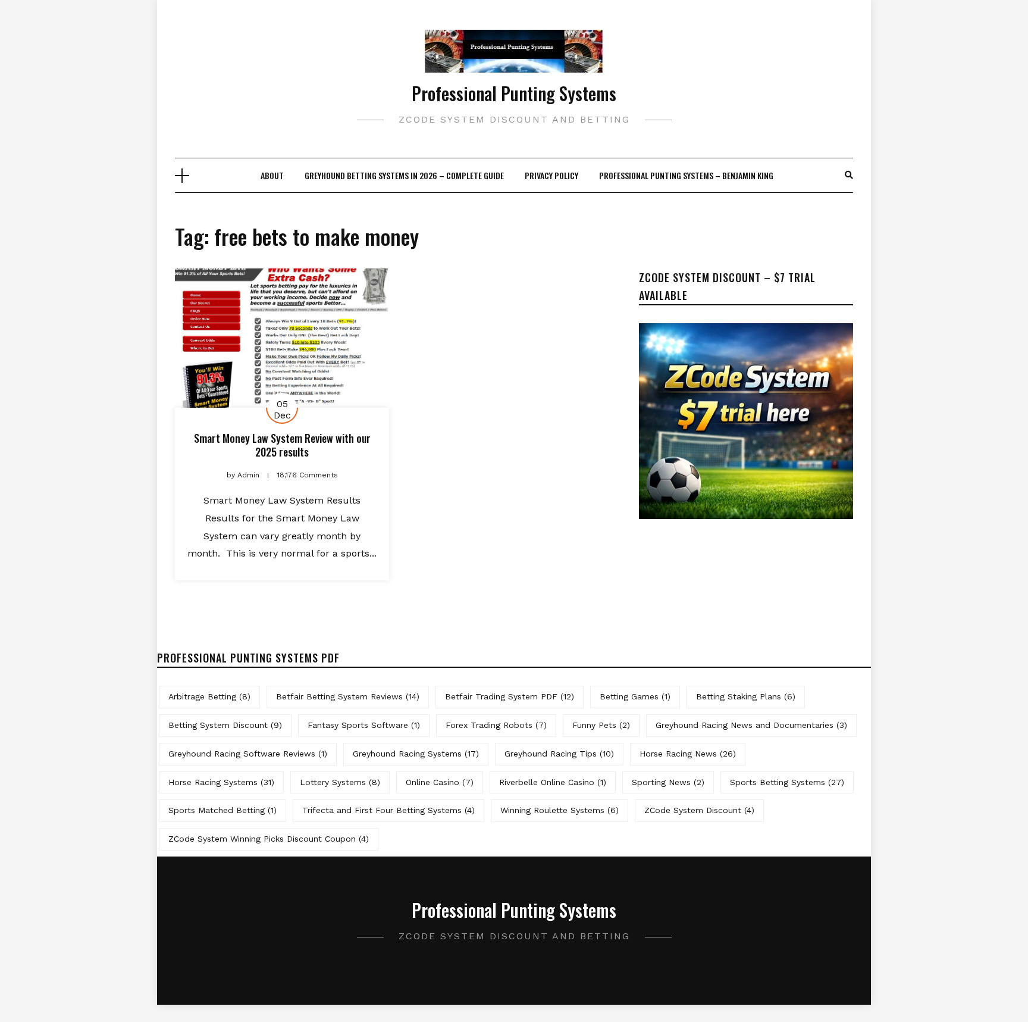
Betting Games (635, 696)
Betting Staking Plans (745, 696)
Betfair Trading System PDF (509, 696)
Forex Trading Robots (496, 725)
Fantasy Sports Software (364, 725)
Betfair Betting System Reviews (347, 696)
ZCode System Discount (699, 810)
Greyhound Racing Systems (416, 753)
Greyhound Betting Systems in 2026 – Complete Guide (404, 175)
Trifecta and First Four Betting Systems (388, 810)
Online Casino (440, 782)
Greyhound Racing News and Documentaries (751, 725)
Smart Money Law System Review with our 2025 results (282, 445)
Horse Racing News (688, 753)
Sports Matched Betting (222, 810)
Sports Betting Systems (787, 782)
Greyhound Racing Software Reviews (247, 753)
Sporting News (668, 782)
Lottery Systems (340, 782)
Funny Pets (601, 725)
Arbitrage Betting (209, 696)
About (272, 175)
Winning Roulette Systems (559, 810)
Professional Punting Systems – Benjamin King (686, 175)
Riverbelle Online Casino (552, 782)
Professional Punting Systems (514, 93)
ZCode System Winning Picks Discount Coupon (268, 838)
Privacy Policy (551, 175)
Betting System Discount (225, 725)
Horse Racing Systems (221, 782)
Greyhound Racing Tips (559, 753)
